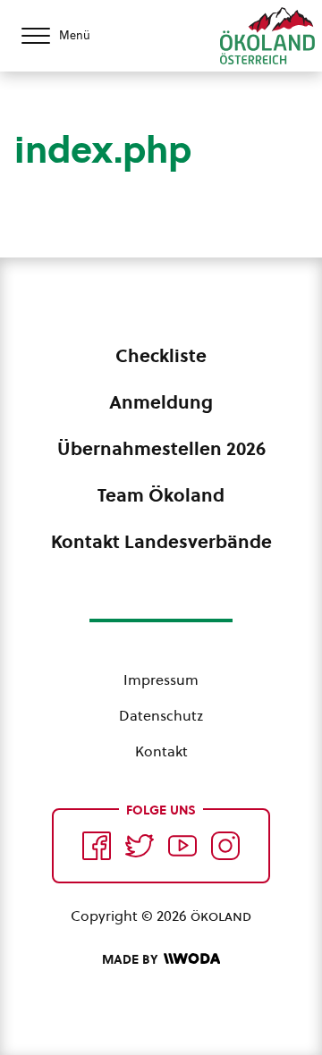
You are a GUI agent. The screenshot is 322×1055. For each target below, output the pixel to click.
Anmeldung (161, 402)
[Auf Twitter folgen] (139, 845)
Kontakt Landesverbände (161, 541)
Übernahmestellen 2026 (161, 448)
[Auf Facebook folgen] (96, 845)
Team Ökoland (161, 495)
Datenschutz (161, 715)
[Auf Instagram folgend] (225, 845)
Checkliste (161, 355)
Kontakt (161, 751)
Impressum (161, 679)
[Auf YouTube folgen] (182, 845)
